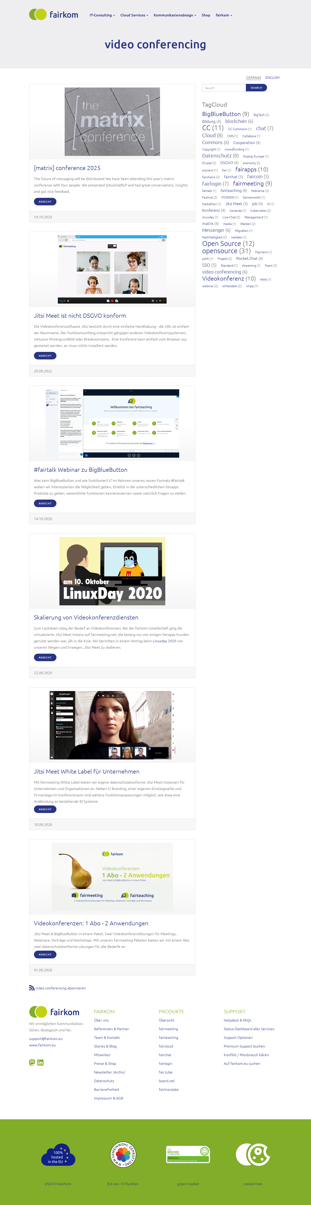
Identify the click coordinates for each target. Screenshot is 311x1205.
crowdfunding (234, 149)
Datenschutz (217, 155)
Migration (241, 230)
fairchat (230, 176)
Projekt (223, 258)
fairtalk (207, 190)
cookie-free (253, 1183)
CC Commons (237, 128)
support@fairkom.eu (46, 1038)
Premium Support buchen (244, 1045)
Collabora (249, 136)
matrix (207, 223)
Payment (261, 252)
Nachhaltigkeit (212, 237)
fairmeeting (248, 183)
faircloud (166, 1045)
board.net (167, 1080)
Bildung (209, 121)
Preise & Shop (105, 1063)
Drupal (207, 162)
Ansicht (45, 202)
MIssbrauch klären (254, 1054)
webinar (208, 286)
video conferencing (221, 271)
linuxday (208, 217)
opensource (219, 250)
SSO (206, 265)
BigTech (259, 114)
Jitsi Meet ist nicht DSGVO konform (80, 315)
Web (263, 279)
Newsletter (103, 1071)
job (254, 203)
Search (256, 88)
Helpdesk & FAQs (237, 1019)
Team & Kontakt (107, 1037)
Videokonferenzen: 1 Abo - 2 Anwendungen (91, 922)
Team (269, 265)
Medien (245, 223)
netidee (236, 237)
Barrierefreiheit (106, 1089)
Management (254, 217)
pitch (205, 258)
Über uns (101, 1019)
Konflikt (230, 1054)
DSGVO (226, 162)
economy (249, 162)
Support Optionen (238, 1037)
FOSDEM (228, 197)
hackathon (209, 203)
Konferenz (211, 210)
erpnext (207, 170)
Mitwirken (102, 1054)
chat (261, 128)
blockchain (236, 121)
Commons (212, 142)
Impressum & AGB (108, 1097)
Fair (224, 170)
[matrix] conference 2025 (67, 167)
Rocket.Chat (246, 258)
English (272, 77)
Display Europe (253, 156)
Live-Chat (229, 217)
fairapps (246, 169)
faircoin (255, 176)
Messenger (213, 230)
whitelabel (229, 286)
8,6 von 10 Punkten (123, 1183)
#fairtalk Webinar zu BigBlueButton (80, 469)
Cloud (209, 135)
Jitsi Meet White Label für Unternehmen (87, 771)
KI (268, 203)
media (227, 223)
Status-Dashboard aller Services (249, 1028)
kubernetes (258, 210)
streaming (249, 265)
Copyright (209, 149)
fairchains (208, 177)
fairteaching (231, 190)
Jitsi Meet (233, 203)
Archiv (119, 1071)
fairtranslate (169, 1089)
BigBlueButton (221, 113)
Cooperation (244, 142)
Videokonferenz (223, 278)
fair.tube (166, 1071)
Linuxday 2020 (164, 640)
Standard (227, 265)
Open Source (221, 243)
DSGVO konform (58, 1183)
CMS (230, 136)
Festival (207, 197)
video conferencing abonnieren (61, 987)
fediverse (258, 190)
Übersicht (166, 1019)
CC (206, 127)
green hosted (188, 1183)
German (253, 77)
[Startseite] (55, 14)
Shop (206, 14)
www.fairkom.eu (42, 1044)
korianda (236, 210)
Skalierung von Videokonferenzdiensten (86, 617)
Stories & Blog (105, 1045)
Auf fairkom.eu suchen (242, 1063)
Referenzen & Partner (111, 1028)
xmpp (250, 286)
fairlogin (212, 183)
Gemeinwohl (252, 197)
